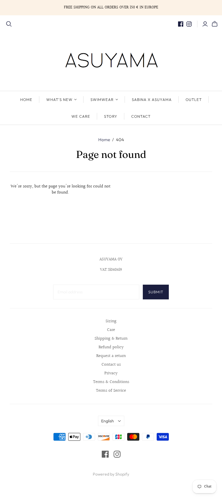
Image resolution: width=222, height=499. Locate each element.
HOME (26, 99)
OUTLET (194, 99)
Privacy (111, 373)
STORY (110, 116)
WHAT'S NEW (59, 99)
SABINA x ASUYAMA (152, 99)
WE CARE (80, 116)
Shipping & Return (111, 338)
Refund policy (111, 347)
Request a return (111, 356)
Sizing (111, 321)
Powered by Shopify (111, 474)
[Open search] (9, 24)
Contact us (111, 364)
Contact (141, 116)
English (107, 420)
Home (104, 139)
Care (111, 330)
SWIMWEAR (102, 99)
